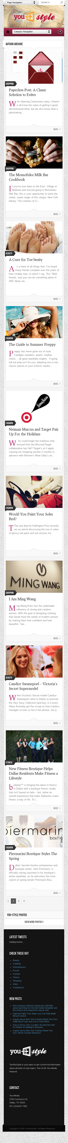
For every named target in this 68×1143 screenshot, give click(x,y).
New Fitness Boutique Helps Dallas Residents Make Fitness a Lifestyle (33, 773)
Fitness (16, 977)
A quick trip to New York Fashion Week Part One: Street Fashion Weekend (33, 1031)
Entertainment (19, 967)
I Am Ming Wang (22, 599)
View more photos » (34, 922)
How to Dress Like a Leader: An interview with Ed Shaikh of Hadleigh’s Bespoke (34, 1026)
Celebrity (17, 964)
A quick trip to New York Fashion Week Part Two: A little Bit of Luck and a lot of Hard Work (35, 1020)
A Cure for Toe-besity (25, 259)
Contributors (18, 987)
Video (15, 984)
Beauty (16, 960)
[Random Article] (60, 32)
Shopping (17, 981)
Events (16, 970)
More (55, 129)
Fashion (16, 974)
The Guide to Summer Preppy (32, 344)
